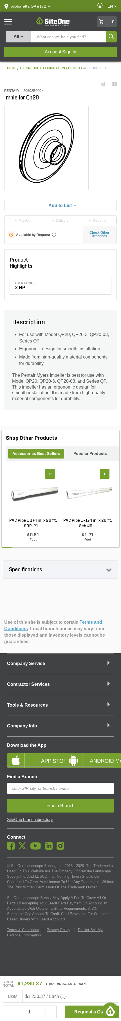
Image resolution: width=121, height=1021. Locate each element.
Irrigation (56, 68)
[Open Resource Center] (110, 1010)
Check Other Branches (99, 234)
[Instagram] (62, 848)
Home (11, 68)
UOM (12, 996)
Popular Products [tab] (90, 453)
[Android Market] (89, 756)
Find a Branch (22, 776)
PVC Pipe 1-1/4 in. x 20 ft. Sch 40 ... (87, 523)
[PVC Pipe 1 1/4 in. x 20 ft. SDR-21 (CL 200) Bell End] (33, 493)
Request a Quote (92, 1011)
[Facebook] (12, 848)
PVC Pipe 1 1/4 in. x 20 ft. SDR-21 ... (33, 523)
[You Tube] (37, 848)
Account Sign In (60, 51)
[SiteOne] (53, 25)
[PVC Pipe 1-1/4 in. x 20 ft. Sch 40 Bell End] (87, 493)
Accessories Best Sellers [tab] (36, 453)
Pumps (74, 68)
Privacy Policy (58, 930)
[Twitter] (24, 848)
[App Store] (31, 756)
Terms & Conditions (23, 930)
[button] (28, 6)
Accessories (94, 68)
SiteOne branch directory (30, 819)
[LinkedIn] (50, 848)
